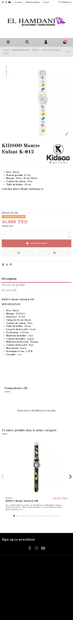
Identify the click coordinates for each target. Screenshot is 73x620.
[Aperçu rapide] (66, 456)
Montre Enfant (18, 320)
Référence (6, 213)
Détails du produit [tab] (13, 285)
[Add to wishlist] (19, 253)
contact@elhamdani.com (53, 589)
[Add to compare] (54, 253)
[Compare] (66, 449)
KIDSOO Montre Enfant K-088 (22, 501)
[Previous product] (67, 52)
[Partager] (3, 265)
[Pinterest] (11, 265)
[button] (14, 516)
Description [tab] (9, 278)
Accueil (46, 2)
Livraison (18, 2)
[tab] (36, 291)
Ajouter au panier (39, 243)
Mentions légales (33, 2)
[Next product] (69, 52)
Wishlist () (65, 2)
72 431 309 (47, 584)
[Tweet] (7, 265)
